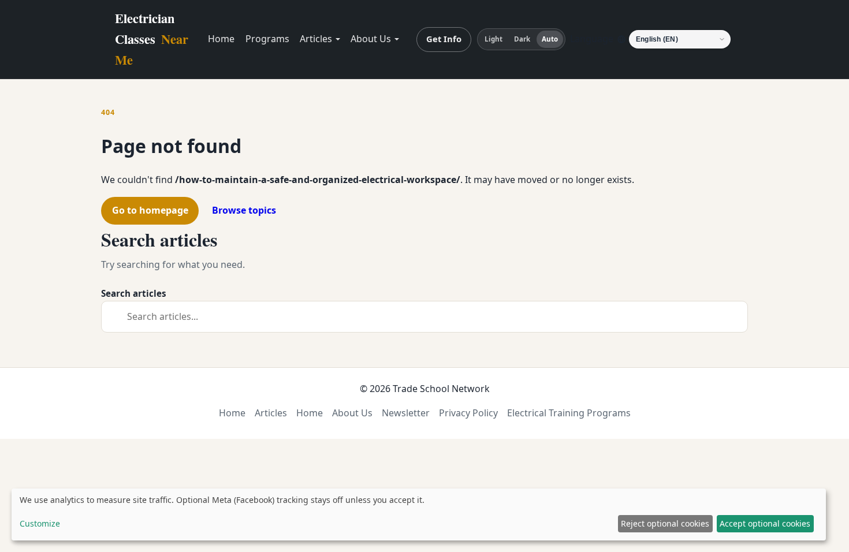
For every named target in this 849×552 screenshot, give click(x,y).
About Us (371, 38)
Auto (550, 39)
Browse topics (244, 210)
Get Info (443, 38)
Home (221, 38)
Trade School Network (441, 388)
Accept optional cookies (765, 523)
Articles (316, 38)
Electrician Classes (151, 39)
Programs (267, 38)
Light (494, 39)
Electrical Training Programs (569, 412)
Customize (40, 523)
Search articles (133, 293)
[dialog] (419, 514)
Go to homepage (150, 210)
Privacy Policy (468, 412)
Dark (522, 39)
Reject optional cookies (665, 523)
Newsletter (406, 412)
